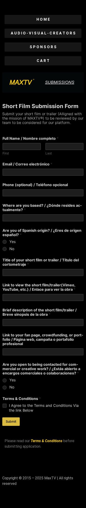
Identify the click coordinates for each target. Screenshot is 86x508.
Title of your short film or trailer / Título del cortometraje (41, 262)
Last (48, 153)
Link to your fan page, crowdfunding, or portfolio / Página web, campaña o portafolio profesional (43, 339)
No (11, 248)
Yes (12, 241)
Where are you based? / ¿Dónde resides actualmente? (42, 207)
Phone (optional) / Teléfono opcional (35, 185)
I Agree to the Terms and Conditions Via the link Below (44, 408)
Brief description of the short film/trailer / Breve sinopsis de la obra (40, 312)
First (6, 153)
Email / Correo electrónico (27, 164)
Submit (11, 421)
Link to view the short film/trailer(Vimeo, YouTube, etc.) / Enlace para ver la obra (39, 287)
